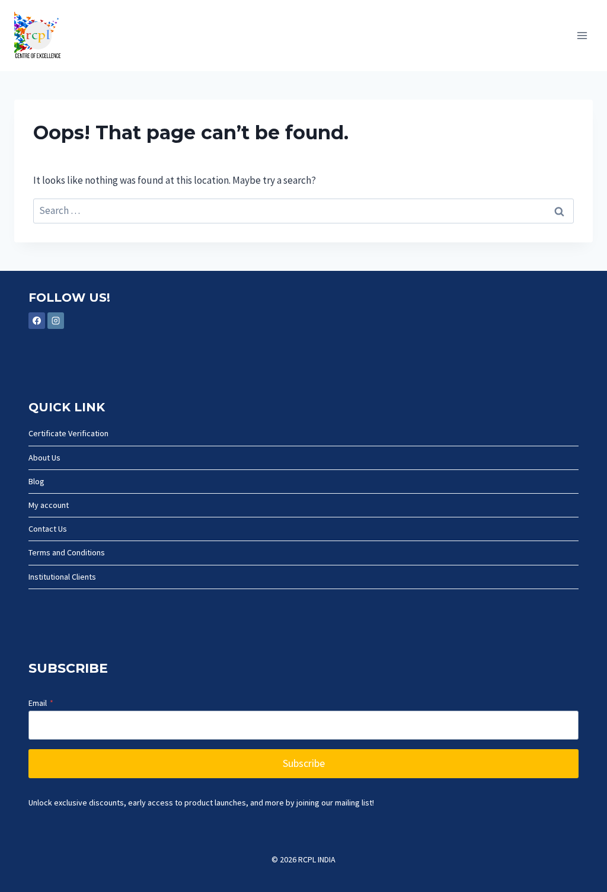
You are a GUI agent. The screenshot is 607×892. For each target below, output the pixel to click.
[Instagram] (55, 320)
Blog (36, 481)
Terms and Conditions (66, 552)
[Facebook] (36, 320)
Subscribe (304, 763)
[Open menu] (582, 35)
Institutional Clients (62, 576)
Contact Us (47, 528)
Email (40, 703)
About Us (44, 457)
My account (48, 505)
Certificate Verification (68, 433)
